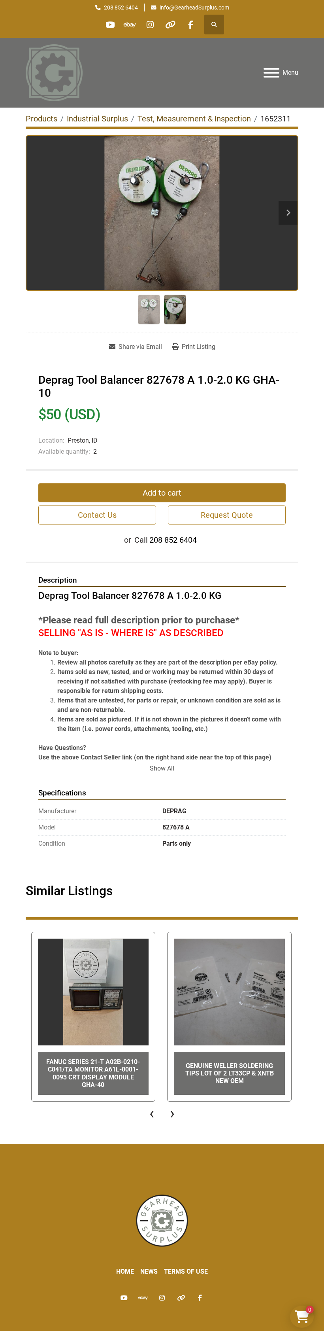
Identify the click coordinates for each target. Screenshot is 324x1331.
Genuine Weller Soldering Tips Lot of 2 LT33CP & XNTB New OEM (229, 1073)
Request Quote (227, 515)
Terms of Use (186, 1271)
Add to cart (162, 493)
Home (125, 1271)
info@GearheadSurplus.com (194, 7)
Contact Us (97, 515)
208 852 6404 (121, 7)
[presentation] (151, 1113)
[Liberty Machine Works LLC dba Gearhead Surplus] (162, 1220)
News (149, 1271)
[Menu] (271, 73)
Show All (162, 768)
